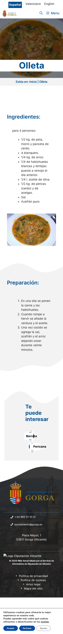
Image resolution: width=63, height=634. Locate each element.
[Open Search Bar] (41, 13)
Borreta (31, 436)
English (49, 4)
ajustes (45, 621)
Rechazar (27, 628)
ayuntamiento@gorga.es (28, 524)
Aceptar (10, 628)
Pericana (39, 446)
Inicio (33, 81)
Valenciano (33, 4)
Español (15, 4)
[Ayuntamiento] (10, 13)
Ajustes (43, 628)
